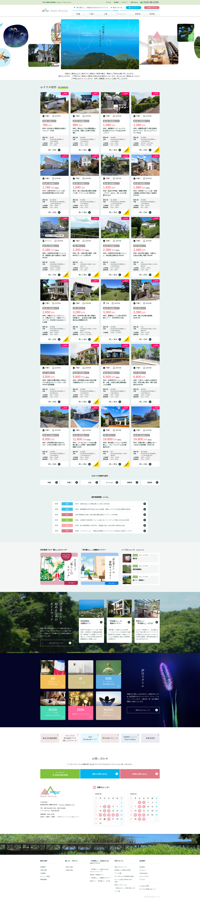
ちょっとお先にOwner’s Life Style (123, 881)
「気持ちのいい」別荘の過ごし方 (125, 888)
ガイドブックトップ (56, 643)
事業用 (137, 14)
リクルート (124, 2)
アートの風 (118, 873)
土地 (105, 14)
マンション (121, 14)
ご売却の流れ (69, 870)
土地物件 (43, 873)
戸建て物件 (43, 870)
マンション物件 (45, 876)
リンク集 (117, 891)
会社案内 (116, 2)
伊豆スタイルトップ (143, 710)
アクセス (108, 2)
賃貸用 (149, 482)
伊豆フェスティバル (121, 885)
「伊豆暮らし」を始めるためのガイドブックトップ (99, 870)
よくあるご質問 (144, 886)
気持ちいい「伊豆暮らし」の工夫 (100, 881)
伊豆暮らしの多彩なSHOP (123, 870)
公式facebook (143, 873)
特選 (78, 14)
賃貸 (152, 14)
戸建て (92, 14)
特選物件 (43, 867)
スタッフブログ (144, 876)
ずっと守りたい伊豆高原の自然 (124, 876)
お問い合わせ (134, 2)
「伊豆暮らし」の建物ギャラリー (100, 878)
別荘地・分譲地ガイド (96, 874)
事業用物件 (43, 879)
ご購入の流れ (69, 867)
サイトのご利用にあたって (147, 889)
